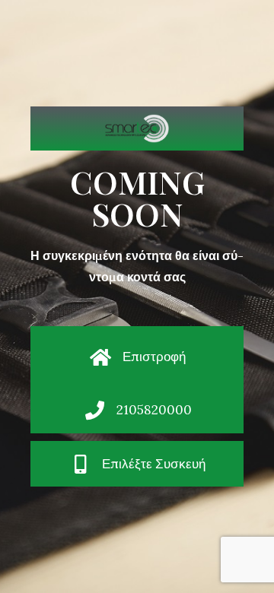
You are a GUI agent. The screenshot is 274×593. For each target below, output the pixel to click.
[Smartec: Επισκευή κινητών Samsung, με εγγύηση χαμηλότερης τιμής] (137, 128)
